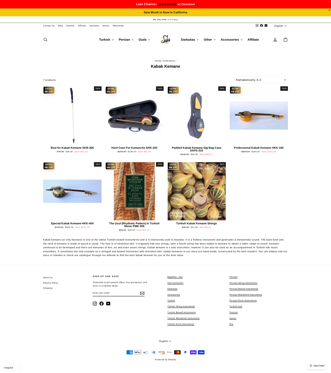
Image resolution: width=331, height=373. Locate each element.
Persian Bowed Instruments (243, 289)
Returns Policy (50, 283)
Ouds (143, 39)
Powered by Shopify (165, 359)
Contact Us (49, 25)
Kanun (232, 318)
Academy (94, 25)
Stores (106, 25)
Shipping (48, 288)
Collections (169, 61)
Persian (125, 39)
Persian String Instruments (243, 283)
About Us (48, 277)
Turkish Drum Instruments (180, 324)
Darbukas (188, 39)
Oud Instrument (175, 283)
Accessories (230, 39)
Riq (231, 324)
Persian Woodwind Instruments (245, 294)
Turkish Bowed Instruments (181, 312)
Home (158, 61)
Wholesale (118, 25)
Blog (60, 25)
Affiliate (82, 25)
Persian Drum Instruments (243, 300)
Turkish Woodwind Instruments (183, 318)
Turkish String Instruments (181, 306)
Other (208, 39)
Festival (70, 25)
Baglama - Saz (175, 277)
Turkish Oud (235, 306)
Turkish (105, 39)
